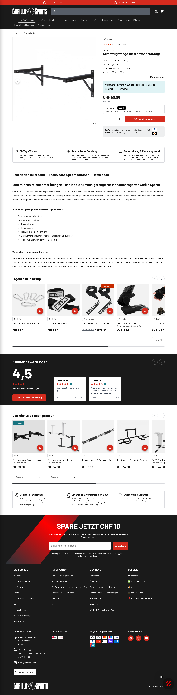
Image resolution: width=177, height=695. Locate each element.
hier (98, 556)
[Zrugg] (155, 278)
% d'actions (18, 576)
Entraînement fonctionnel (24, 598)
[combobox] (100, 11)
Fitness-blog (95, 598)
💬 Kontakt (133, 576)
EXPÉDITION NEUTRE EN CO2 (102, 610)
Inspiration (94, 604)
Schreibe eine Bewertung (29, 397)
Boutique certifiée (55, 2)
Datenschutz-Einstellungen (63, 593)
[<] (13, 3)
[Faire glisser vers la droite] (91, 81)
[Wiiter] (162, 278)
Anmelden (120, 546)
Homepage (94, 576)
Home (14, 33)
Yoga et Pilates (20, 610)
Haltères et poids (21, 587)
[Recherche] (54, 11)
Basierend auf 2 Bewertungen (25, 388)
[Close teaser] (161, 677)
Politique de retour (59, 581)
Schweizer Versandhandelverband (104, 587)
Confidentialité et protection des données (69, 587)
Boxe (16, 604)
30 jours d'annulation (127, 2)
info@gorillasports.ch (27, 662)
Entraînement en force (28, 33)
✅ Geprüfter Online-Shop (139, 581)
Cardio (16, 593)
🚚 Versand (133, 587)
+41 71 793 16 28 (24, 650)
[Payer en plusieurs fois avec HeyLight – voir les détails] (128, 108)
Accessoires (19, 621)
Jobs (54, 604)
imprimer (55, 598)
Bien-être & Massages (23, 615)
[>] (163, 3)
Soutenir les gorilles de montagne (104, 593)
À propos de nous (97, 581)
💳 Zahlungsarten (135, 593)
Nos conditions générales (62, 576)
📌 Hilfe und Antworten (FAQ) (140, 598)
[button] (162, 11)
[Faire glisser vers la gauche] (17, 81)
